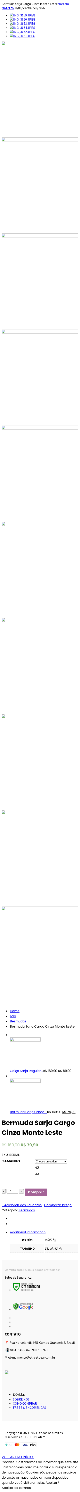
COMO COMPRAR (25, 1403)
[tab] (44, 1241)
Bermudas (18, 1021)
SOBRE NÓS (21, 1399)
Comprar (36, 1192)
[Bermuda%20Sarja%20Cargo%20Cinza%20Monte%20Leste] (11, 1218)
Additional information (28, 1232)
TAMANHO (11, 1161)
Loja (13, 1016)
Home (14, 1011)
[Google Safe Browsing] (23, 1309)
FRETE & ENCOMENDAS (29, 1407)
